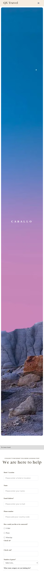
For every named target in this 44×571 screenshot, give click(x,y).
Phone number (8, 511)
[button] (38, 3)
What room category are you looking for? (17, 568)
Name (5, 485)
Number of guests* (10, 559)
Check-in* (7, 540)
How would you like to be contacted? (16, 524)
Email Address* (9, 498)
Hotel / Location (9, 472)
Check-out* (8, 550)
